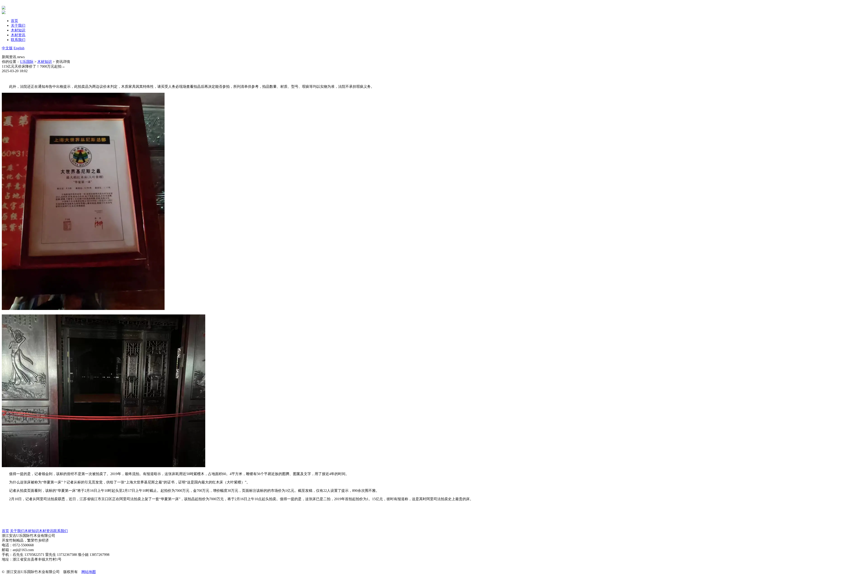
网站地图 (88, 572)
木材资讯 (46, 531)
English (19, 48)
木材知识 (44, 62)
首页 (5, 531)
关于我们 (17, 531)
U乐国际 (26, 62)
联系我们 (60, 531)
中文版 (7, 48)
